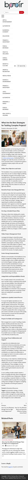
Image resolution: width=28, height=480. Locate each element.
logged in (10, 467)
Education (6, 36)
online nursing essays (8, 158)
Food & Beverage (5, 47)
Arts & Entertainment (7, 21)
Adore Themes (22, 478)
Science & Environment (7, 80)
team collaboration (16, 397)
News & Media (7, 75)
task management (6, 397)
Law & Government (6, 92)
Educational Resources (12, 388)
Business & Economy (6, 31)
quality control (12, 396)
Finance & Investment (6, 41)
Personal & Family (6, 102)
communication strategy (11, 390)
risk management (20, 396)
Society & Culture (5, 64)
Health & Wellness (5, 53)
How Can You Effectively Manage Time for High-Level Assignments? (13, 442)
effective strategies (10, 392)
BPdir (3, 445)
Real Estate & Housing (7, 114)
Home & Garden (5, 58)
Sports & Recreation (6, 70)
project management (10, 394)
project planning (21, 394)
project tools (4, 396)
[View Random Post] (15, 66)
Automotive (6, 26)
